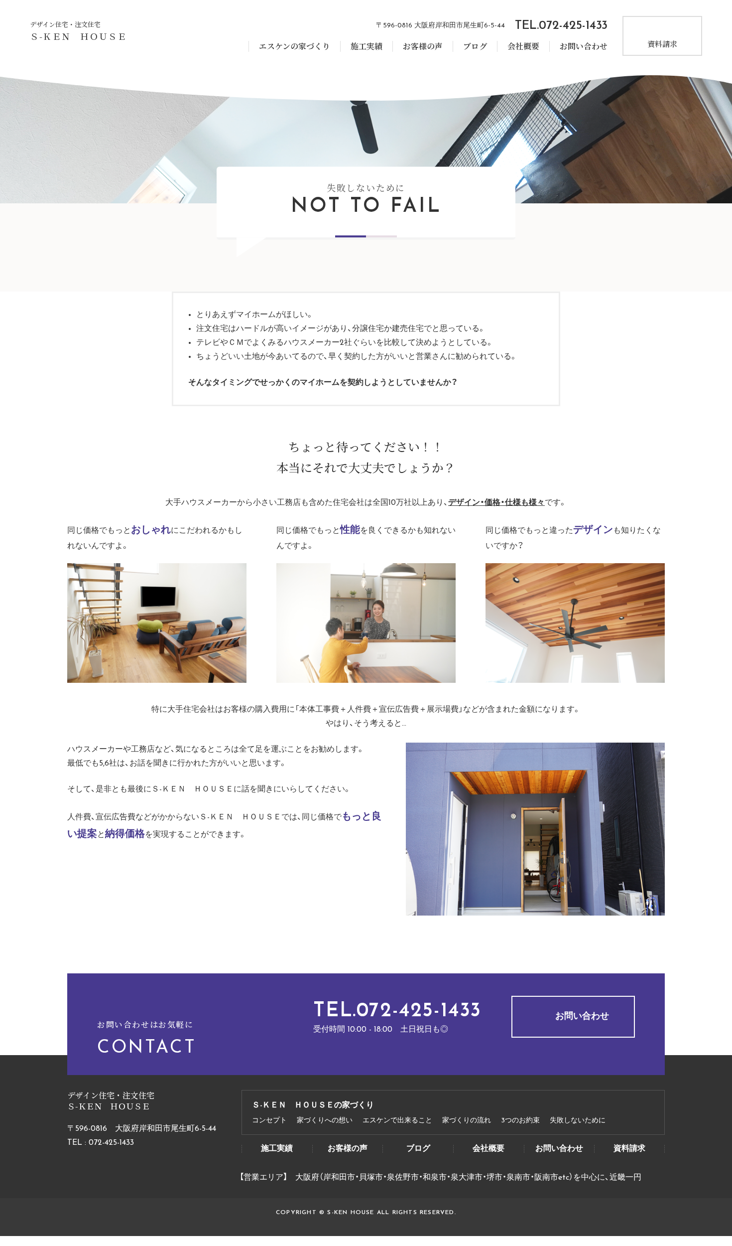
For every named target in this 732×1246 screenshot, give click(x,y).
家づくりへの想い (325, 1120)
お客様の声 (423, 46)
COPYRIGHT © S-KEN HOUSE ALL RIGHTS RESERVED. (366, 1213)
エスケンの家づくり (294, 46)
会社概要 (523, 46)
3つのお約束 (520, 1120)
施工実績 (366, 46)
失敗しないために (578, 1120)
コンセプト (269, 1120)
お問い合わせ (584, 46)
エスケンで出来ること (397, 1120)
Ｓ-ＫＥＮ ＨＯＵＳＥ (78, 36)
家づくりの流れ (466, 1120)
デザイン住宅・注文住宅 (65, 24)
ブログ (475, 46)
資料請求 (662, 43)
